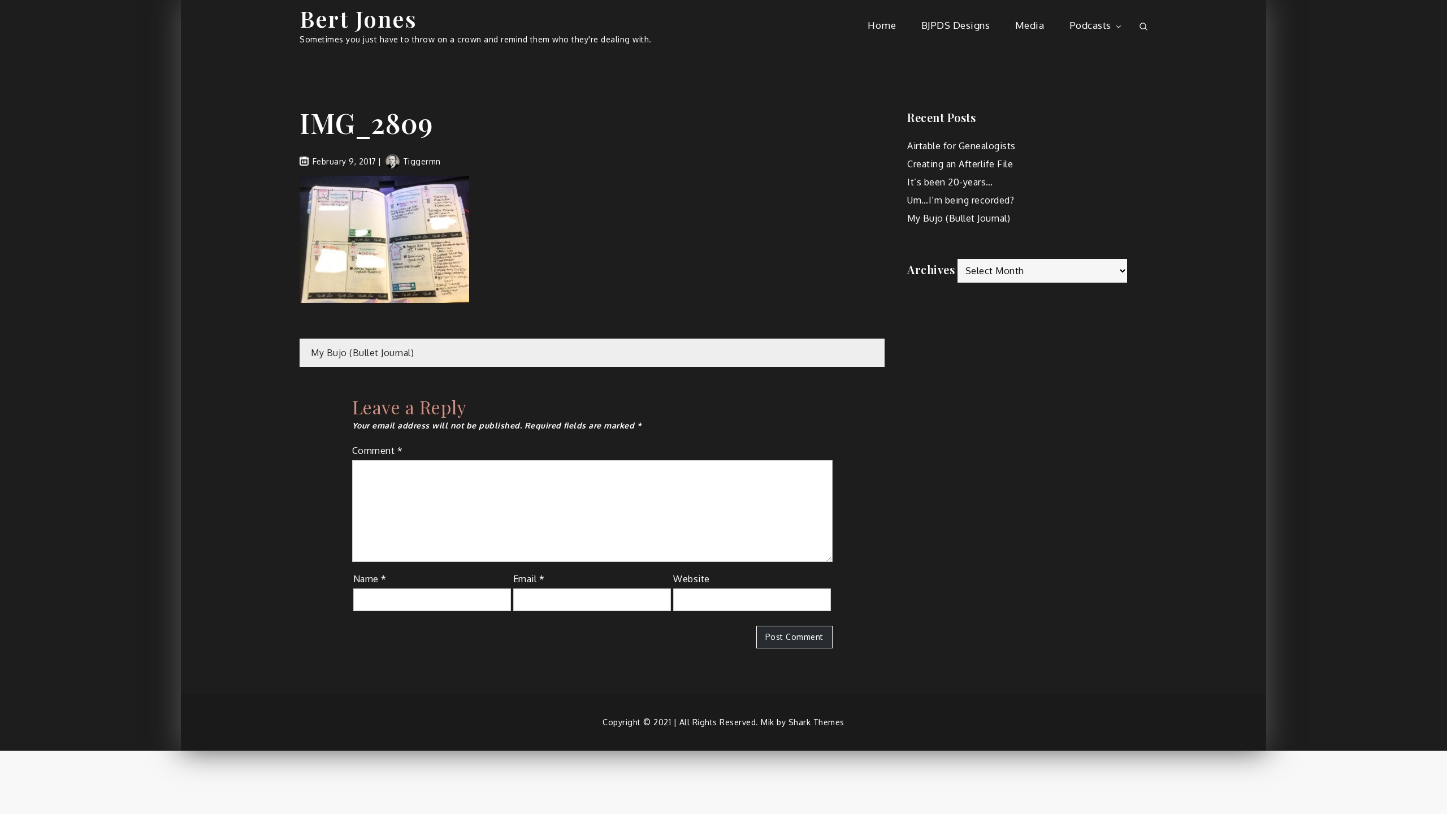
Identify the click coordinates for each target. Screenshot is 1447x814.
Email (529, 578)
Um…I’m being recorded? (960, 200)
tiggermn (422, 161)
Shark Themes (816, 722)
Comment (377, 450)
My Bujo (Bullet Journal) (362, 352)
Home (882, 25)
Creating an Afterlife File (960, 164)
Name (370, 578)
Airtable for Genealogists (961, 145)
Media (1030, 25)
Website (691, 578)
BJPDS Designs (955, 25)
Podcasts (1090, 25)
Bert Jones (358, 18)
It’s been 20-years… (950, 182)
